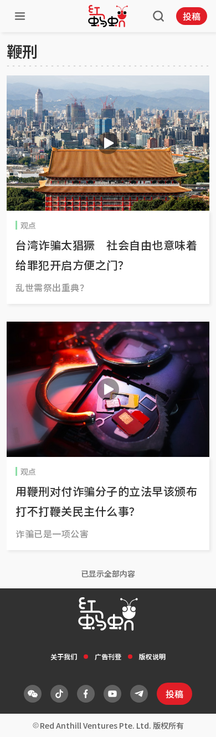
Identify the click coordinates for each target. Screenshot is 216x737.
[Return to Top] (190, 717)
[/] (108, 16)
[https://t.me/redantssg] (139, 694)
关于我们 (63, 656)
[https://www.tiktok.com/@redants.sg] (59, 694)
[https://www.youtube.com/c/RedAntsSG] (112, 694)
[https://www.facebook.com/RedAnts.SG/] (86, 694)
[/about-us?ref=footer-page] (33, 694)
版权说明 (152, 656)
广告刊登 (108, 656)
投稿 (191, 16)
